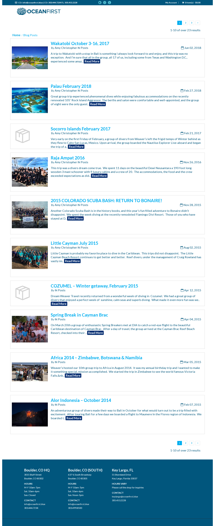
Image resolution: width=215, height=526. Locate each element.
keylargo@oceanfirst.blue (125, 496)
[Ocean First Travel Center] (39, 11)
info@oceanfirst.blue (33, 2)
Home (16, 35)
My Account (171, 3)
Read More (92, 61)
